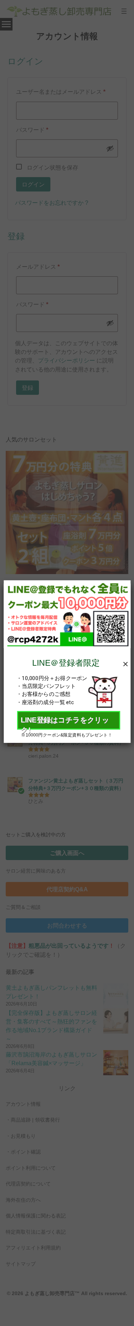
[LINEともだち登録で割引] (67, 613)
